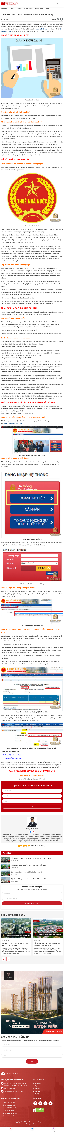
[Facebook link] (35, 1103)
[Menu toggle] (61, 3)
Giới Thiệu (38, 1083)
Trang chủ (4, 8)
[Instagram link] (40, 1103)
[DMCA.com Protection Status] (48, 1110)
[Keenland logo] (9, 3)
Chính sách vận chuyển (10, 1116)
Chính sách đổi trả (8, 1110)
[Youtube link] (45, 1103)
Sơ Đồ (37, 1094)
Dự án (37, 1086)
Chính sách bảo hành (9, 1108)
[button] (3, 959)
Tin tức (12, 8)
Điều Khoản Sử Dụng (9, 1102)
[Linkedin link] (50, 1103)
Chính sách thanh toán (10, 1113)
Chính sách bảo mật (9, 1105)
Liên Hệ (37, 1091)
